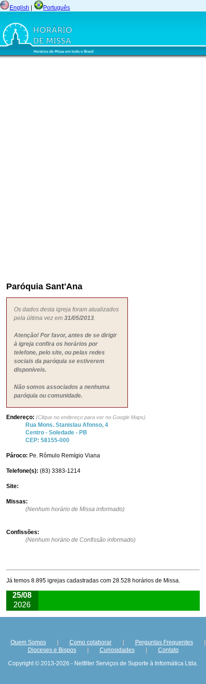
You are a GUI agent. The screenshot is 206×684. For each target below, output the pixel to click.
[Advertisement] (103, 168)
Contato (168, 650)
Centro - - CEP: (66, 433)
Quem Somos (28, 642)
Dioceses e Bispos (52, 650)
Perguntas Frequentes (164, 642)
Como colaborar (90, 642)
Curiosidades (117, 650)
